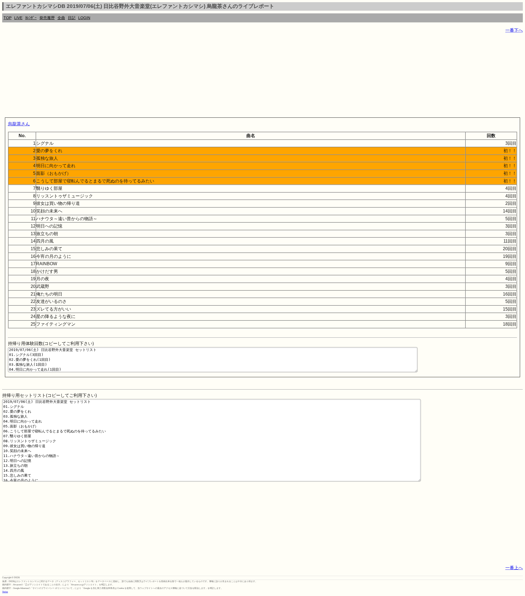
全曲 (61, 18)
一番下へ (514, 30)
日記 (71, 18)
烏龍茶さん (19, 124)
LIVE (18, 18)
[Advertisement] (166, 76)
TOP (7, 18)
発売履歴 (47, 18)
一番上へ (514, 567)
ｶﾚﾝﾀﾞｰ (31, 18)
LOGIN (84, 18)
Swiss (5, 592)
